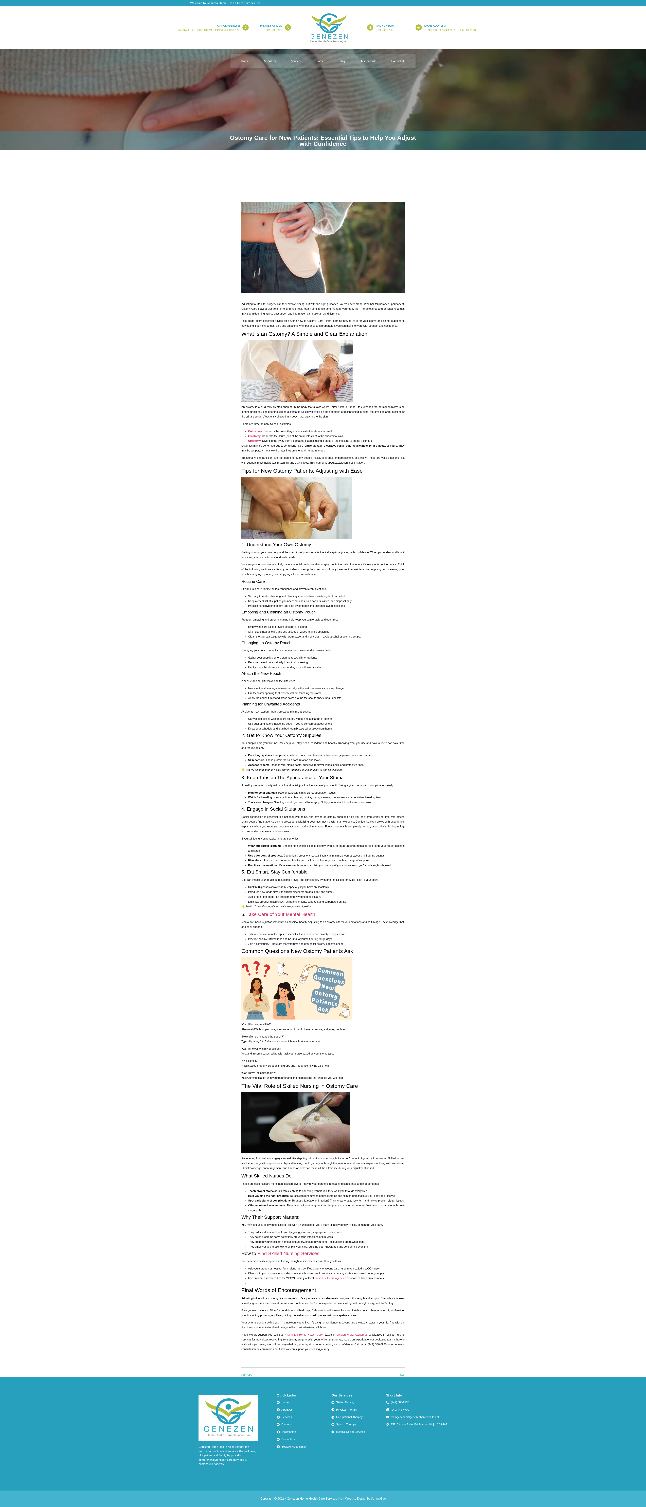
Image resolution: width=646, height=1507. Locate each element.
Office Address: (228, 25)
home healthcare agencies (330, 1278)
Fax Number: (385, 25)
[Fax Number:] (370, 27)
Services (296, 61)
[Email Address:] (419, 27)
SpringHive (378, 1498)
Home (245, 61)
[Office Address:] (245, 27)
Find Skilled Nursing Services (288, 1253)
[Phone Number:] (288, 27)
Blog (343, 61)
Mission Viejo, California (351, 1334)
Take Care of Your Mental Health (281, 914)
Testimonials (368, 61)
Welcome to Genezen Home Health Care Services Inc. (225, 3)
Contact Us (398, 61)
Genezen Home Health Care (305, 1334)
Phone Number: (271, 25)
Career (320, 61)
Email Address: (435, 25)
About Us (270, 61)
